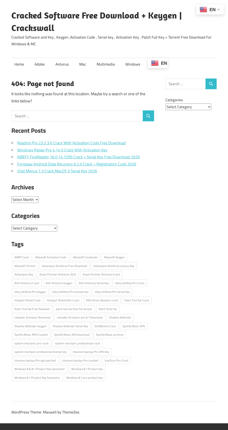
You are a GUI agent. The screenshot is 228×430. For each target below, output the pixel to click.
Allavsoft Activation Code (50, 257)
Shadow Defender (120, 317)
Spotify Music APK (133, 326)
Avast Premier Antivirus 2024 (57, 274)
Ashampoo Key (23, 274)
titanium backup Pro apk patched (35, 360)
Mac (82, 64)
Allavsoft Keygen (114, 257)
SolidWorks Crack (105, 326)
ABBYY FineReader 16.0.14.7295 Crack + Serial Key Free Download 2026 (78, 157)
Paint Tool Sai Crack (136, 300)
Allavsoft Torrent (24, 266)
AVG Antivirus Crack (26, 283)
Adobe (40, 64)
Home (19, 64)
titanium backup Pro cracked (80, 360)
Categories (174, 100)
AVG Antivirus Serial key (94, 283)
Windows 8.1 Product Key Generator (37, 377)
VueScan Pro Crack (116, 360)
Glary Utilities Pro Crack (130, 283)
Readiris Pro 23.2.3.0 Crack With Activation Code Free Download (71, 143)
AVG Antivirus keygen (59, 283)
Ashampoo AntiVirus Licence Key (114, 266)
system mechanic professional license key (40, 351)
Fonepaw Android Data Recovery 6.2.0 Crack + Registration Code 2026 (76, 164)
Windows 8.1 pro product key (84, 377)
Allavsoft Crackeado (85, 257)
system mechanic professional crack (77, 343)
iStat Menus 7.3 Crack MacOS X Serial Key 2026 (57, 171)
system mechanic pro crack (31, 343)
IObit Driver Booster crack (102, 300)
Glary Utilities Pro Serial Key (112, 291)
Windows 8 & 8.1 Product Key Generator (39, 369)
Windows (132, 64)
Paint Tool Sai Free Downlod (31, 309)
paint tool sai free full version (74, 309)
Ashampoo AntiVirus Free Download (64, 266)
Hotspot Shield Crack (27, 300)
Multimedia (106, 64)
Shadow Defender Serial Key (70, 326)
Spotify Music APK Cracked (31, 334)
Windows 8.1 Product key (87, 369)
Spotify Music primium (110, 334)
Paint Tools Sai (108, 309)
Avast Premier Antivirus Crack (101, 274)
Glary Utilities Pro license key (70, 291)
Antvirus (62, 64)
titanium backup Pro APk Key (91, 351)
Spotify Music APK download (72, 334)
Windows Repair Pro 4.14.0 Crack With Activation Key (62, 150)
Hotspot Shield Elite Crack (63, 300)
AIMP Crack (21, 257)
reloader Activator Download (32, 317)
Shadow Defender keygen (30, 326)
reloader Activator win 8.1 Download (80, 317)
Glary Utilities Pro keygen (30, 291)
